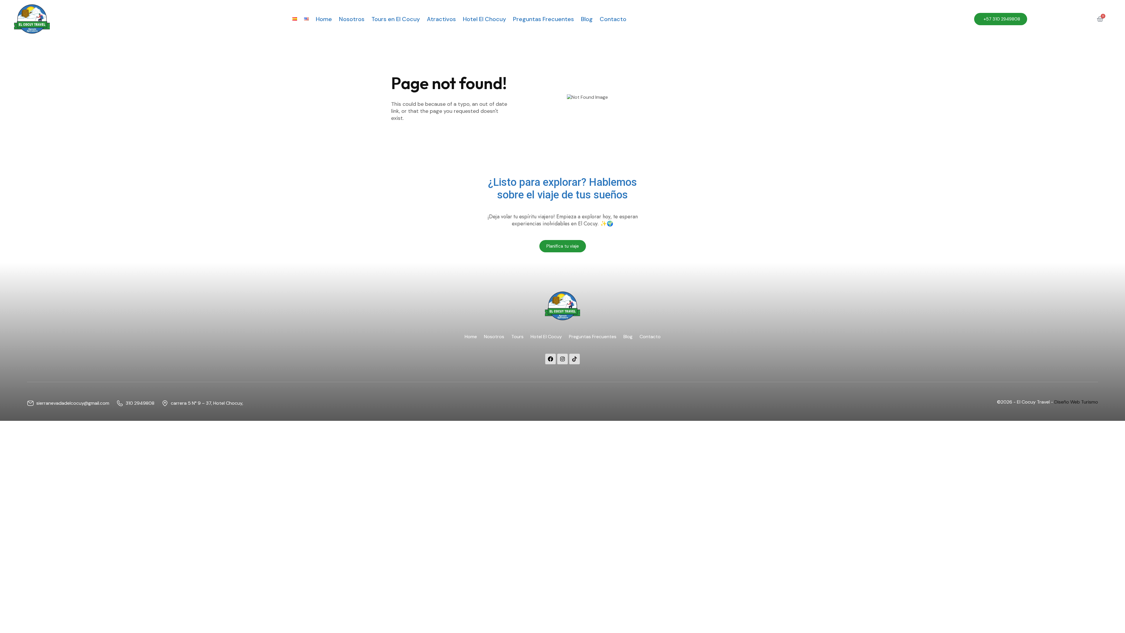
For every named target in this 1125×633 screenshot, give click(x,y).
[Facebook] (550, 359)
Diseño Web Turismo (1076, 402)
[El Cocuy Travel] (32, 19)
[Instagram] (562, 359)
